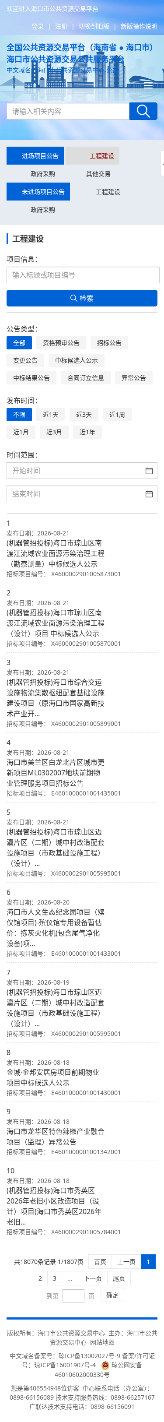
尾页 (119, 1278)
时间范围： (24, 455)
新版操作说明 (139, 26)
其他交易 (98, 173)
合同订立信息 (85, 377)
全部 (19, 342)
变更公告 (25, 360)
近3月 (54, 432)
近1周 (117, 414)
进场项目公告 (40, 155)
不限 (19, 414)
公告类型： (24, 329)
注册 (61, 26)
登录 (37, 26)
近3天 (84, 414)
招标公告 (109, 342)
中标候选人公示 (76, 360)
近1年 (87, 432)
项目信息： (24, 259)
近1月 (21, 432)
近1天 (51, 414)
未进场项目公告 (43, 191)
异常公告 (134, 377)
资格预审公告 (61, 342)
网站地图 (102, 1342)
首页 (100, 1261)
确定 (112, 1295)
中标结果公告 (31, 377)
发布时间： (24, 400)
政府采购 (43, 173)
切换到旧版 (94, 26)
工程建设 (102, 155)
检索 (87, 298)
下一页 (93, 1278)
